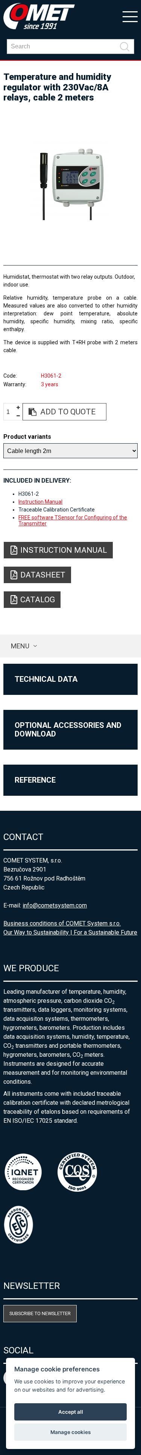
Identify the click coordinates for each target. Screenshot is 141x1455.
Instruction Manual (40, 502)
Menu (20, 646)
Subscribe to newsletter (40, 1313)
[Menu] (130, 16)
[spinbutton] (10, 412)
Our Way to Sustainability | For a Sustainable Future (70, 932)
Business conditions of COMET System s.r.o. (62, 923)
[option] (70, 180)
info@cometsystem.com (55, 905)
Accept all (70, 1412)
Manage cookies (70, 1432)
